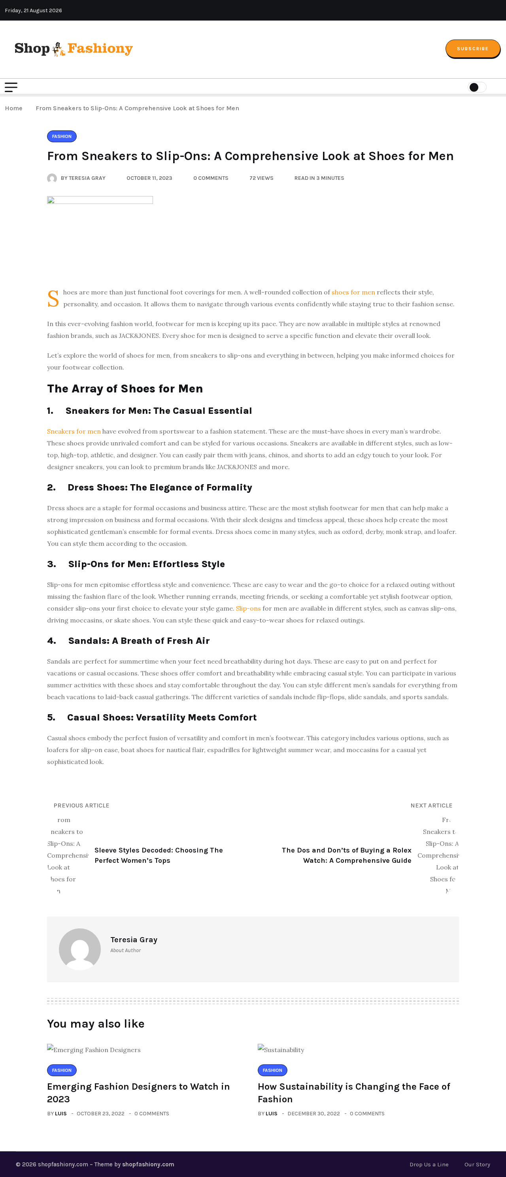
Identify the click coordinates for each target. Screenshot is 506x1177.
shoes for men (353, 292)
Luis (61, 1113)
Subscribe (473, 48)
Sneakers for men (74, 431)
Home (15, 108)
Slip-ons (248, 608)
